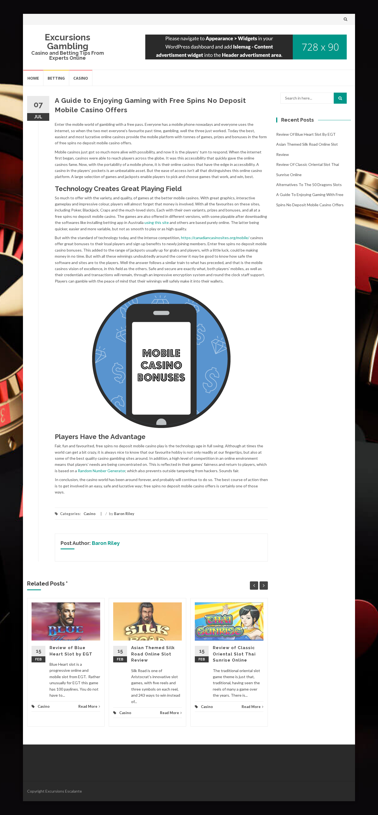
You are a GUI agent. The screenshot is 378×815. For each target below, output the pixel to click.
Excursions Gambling (67, 41)
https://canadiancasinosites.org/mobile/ (215, 237)
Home (33, 78)
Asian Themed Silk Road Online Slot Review (153, 654)
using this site (156, 222)
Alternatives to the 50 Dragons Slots (309, 184)
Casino (80, 78)
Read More (87, 706)
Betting (56, 78)
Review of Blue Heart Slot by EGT (306, 134)
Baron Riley (124, 513)
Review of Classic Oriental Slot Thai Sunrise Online (234, 654)
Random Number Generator (101, 470)
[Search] (340, 98)
